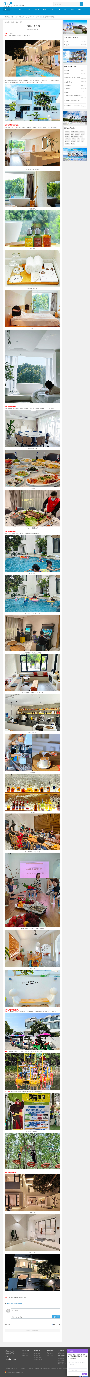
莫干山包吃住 (62, 1363)
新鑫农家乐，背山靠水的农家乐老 (73, 100)
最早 (58, 1324)
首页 (6, 9)
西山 (20, 9)
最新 (54, 1324)
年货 (78, 141)
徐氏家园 (73, 141)
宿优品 (12, 22)
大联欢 (82, 134)
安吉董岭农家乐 (74, 131)
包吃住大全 (25, 1353)
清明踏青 (67, 143)
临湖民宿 (19, 1303)
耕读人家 (67, 134)
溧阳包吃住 (61, 1353)
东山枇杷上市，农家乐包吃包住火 (73, 77)
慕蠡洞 (73, 139)
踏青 (72, 134)
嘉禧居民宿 (67, 89)
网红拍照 (82, 131)
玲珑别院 (66, 45)
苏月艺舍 (67, 136)
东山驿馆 (66, 74)
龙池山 (82, 139)
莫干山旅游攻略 (74, 136)
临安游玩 (67, 131)
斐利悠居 (66, 70)
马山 (65, 9)
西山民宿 (67, 141)
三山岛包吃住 (38, 1357)
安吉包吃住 (61, 1361)
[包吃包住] (7, 4)
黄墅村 (9, 1303)
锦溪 (44, 9)
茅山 (79, 9)
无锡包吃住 (50, 1355)
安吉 (6, 13)
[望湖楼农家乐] (75, 117)
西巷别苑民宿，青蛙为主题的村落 (73, 105)
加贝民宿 (66, 92)
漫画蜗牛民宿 (67, 85)
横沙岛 (72, 143)
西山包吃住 (37, 1355)
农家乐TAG (25, 1355)
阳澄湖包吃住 (38, 1360)
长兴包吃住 (61, 1358)
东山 (13, 9)
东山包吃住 (37, 1353)
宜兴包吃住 (50, 1353)
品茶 (82, 141)
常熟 (51, 9)
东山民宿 (77, 134)
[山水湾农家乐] (75, 154)
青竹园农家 (67, 139)
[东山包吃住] (75, 27)
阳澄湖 (37, 9)
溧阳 (72, 9)
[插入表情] (13, 1317)
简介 (81, 136)
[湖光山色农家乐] (75, 56)
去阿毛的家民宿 (68, 82)
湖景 (78, 139)
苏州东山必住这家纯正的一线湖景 (73, 95)
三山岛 (28, 9)
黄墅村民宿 (14, 1303)
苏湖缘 (66, 41)
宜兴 (58, 9)
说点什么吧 (15, 1310)
